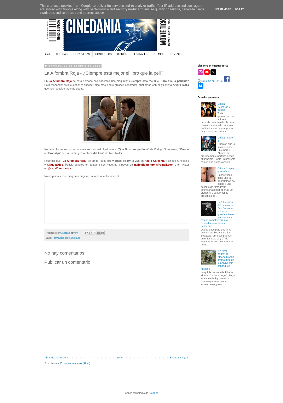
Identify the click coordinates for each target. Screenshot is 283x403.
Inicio (48, 54)
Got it (239, 9)
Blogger (153, 393)
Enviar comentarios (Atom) (75, 363)
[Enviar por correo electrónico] (87, 233)
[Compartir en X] (95, 233)
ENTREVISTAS (81, 54)
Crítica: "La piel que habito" (226, 170)
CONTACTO (176, 54)
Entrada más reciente (57, 357)
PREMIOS (158, 54)
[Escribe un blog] (91, 233)
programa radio (72, 238)
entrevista (59, 238)
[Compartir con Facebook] (99, 233)
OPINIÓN (122, 54)
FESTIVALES (140, 54)
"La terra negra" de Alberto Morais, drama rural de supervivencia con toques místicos (218, 260)
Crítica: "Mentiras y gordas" (224, 106)
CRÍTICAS (62, 54)
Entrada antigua (179, 357)
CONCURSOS (103, 54)
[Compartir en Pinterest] (102, 233)
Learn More (223, 9)
